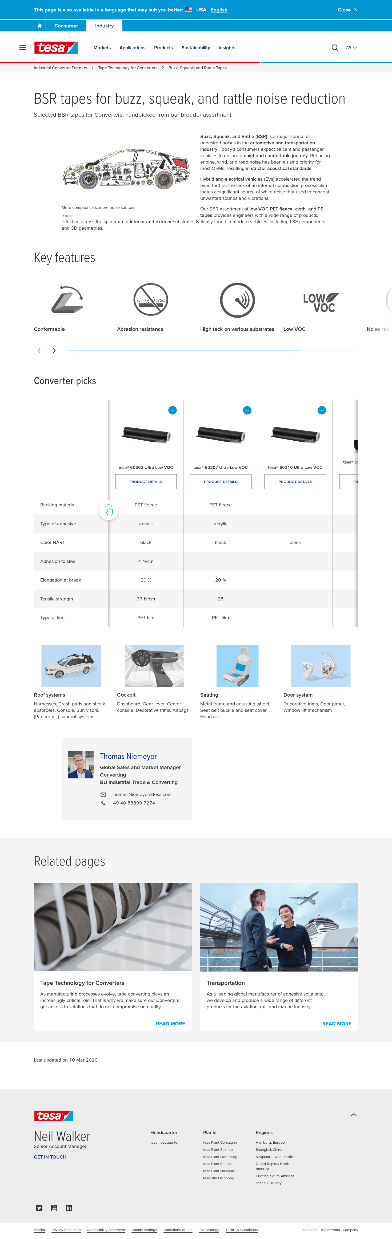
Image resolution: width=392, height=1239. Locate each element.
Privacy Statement (66, 1230)
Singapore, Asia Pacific (274, 1157)
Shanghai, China (269, 1149)
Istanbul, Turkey (269, 1183)
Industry (104, 26)
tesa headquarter (164, 1142)
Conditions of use (178, 1230)
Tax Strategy (209, 1230)
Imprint (39, 1230)
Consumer (66, 26)
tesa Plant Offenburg (220, 1157)
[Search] (335, 47)
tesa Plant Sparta (217, 1163)
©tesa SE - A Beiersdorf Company (330, 1230)
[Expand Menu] (23, 48)
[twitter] (39, 1210)
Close (344, 10)
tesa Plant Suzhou (218, 1149)
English (219, 10)
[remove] (172, 410)
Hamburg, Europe (270, 1142)
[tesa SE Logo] (56, 47)
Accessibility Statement (106, 1230)
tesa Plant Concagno (220, 1142)
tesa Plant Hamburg (219, 1171)
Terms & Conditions (242, 1230)
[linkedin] (69, 1210)
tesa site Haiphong (218, 1178)
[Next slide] (54, 350)
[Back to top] (354, 1114)
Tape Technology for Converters (127, 67)
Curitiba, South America (275, 1176)
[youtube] (54, 1210)
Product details (145, 482)
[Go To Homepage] (40, 25)
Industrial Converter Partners (60, 67)
